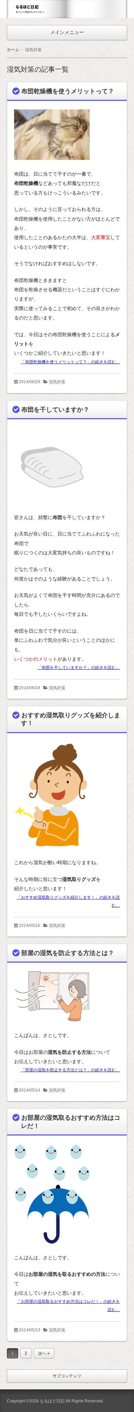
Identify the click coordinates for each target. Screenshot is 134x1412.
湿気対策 (57, 381)
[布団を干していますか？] (52, 509)
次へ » (44, 1353)
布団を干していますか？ (55, 409)
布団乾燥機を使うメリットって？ (67, 91)
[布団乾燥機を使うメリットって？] (52, 165)
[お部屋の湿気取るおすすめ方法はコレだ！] (52, 1249)
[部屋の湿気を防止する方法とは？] (52, 1027)
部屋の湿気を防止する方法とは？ (67, 953)
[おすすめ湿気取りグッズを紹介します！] (52, 854)
